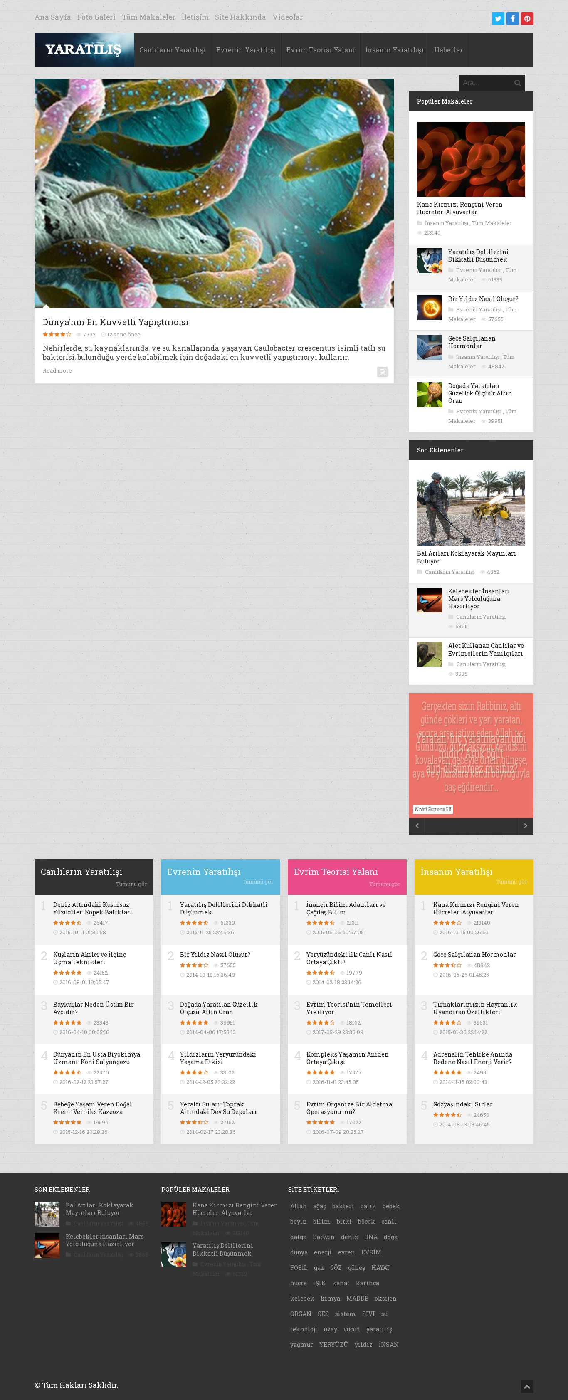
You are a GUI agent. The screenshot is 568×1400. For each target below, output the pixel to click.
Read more (57, 370)
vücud (351, 1329)
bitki (344, 1221)
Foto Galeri (96, 17)
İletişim (195, 17)
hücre (298, 1283)
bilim (322, 1221)
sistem (345, 1314)
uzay (330, 1329)
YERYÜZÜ (333, 1344)
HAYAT (380, 1268)
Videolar (287, 17)
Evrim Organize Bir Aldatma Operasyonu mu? (349, 1108)
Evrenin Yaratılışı (246, 49)
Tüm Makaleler (148, 17)
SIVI (368, 1314)
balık (368, 1206)
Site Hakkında (240, 17)
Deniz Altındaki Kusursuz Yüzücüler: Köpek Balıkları (93, 908)
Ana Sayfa (53, 17)
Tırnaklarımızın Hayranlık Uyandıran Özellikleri (475, 1008)
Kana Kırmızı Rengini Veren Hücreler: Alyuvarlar (460, 208)
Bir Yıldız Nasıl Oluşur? (483, 299)
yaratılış (379, 1329)
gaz (319, 1268)
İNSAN (389, 1344)
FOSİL (299, 1268)
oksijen (386, 1298)
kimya (330, 1298)
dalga (298, 1237)
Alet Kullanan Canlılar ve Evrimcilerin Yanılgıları (486, 649)
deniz (349, 1237)
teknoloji (304, 1329)
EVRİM (371, 1252)
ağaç (319, 1206)
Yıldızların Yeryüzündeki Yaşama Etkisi (218, 1058)
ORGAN (300, 1314)
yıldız (364, 1344)
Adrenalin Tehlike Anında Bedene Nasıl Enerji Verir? (472, 1058)
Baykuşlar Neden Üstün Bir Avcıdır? (93, 1008)
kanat (341, 1283)
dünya (299, 1252)
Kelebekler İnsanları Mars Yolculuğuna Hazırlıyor (479, 598)
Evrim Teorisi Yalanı (320, 49)
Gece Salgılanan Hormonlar (472, 342)
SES (323, 1314)
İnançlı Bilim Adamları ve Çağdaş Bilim (346, 908)
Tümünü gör (131, 884)
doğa (391, 1237)
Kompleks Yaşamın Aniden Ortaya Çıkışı (347, 1058)
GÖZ (336, 1268)
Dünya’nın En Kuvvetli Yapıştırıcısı (115, 321)
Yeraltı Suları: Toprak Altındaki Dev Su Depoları (218, 1108)
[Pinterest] (527, 18)
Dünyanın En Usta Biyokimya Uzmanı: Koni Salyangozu (96, 1058)
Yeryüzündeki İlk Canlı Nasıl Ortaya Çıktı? (349, 958)
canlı (389, 1221)
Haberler (448, 49)
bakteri (343, 1206)
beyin (298, 1221)
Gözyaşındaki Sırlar (463, 1104)
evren (346, 1252)
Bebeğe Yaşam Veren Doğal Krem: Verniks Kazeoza (92, 1108)
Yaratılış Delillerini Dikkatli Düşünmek (478, 255)
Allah (298, 1206)
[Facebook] (512, 18)
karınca (367, 1283)
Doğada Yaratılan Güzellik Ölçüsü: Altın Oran (480, 393)
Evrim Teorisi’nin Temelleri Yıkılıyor (349, 1008)
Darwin (324, 1237)
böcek (366, 1221)
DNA (371, 1237)
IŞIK (319, 1283)
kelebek (302, 1298)
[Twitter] (498, 18)
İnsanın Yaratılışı (394, 49)
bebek (391, 1206)
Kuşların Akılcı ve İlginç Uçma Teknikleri (89, 958)
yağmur (301, 1344)
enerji (323, 1252)
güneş (356, 1268)
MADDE (357, 1298)
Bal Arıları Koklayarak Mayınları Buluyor (466, 557)
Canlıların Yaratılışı (172, 49)
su (384, 1314)
